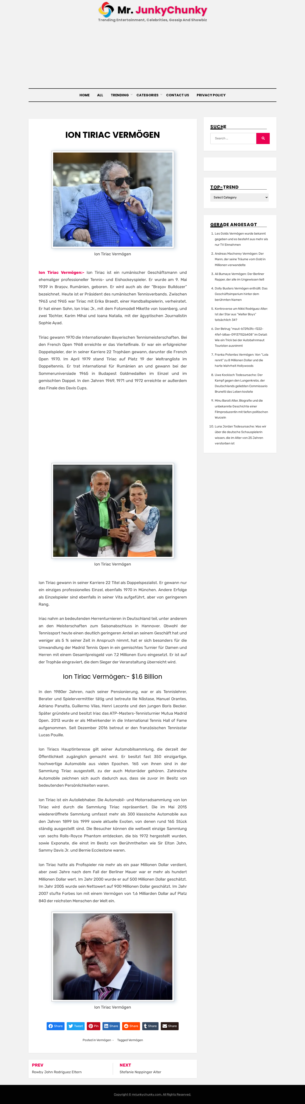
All (100, 95)
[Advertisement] (152, 56)
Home (84, 95)
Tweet (78, 1026)
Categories (147, 95)
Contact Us (177, 95)
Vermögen (103, 1040)
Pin (95, 1026)
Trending (120, 95)
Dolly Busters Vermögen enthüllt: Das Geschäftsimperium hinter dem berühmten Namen (241, 294)
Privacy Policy (211, 95)
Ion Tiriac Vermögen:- (61, 272)
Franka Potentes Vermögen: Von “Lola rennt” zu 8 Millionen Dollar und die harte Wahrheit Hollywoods (241, 360)
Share (58, 1026)
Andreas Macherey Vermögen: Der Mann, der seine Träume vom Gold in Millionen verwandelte (240, 259)
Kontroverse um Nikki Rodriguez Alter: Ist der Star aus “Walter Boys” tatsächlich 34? (241, 314)
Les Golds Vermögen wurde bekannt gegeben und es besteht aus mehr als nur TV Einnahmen (241, 239)
